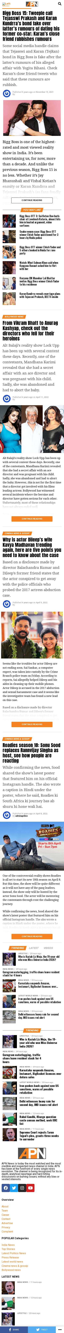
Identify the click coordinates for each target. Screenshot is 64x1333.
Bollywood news (11, 1270)
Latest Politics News (14, 1253)
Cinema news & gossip (15, 1265)
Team (5, 1210)
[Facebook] (6, 1188)
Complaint (7, 1231)
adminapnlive (21, 816)
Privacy (6, 1227)
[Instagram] (22, 1188)
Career (5, 1214)
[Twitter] (14, 1188)
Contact (6, 1218)
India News (8, 1244)
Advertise (7, 1223)
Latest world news (12, 1261)
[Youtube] (30, 1188)
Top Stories (8, 1249)
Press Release (10, 1257)
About (5, 1206)
